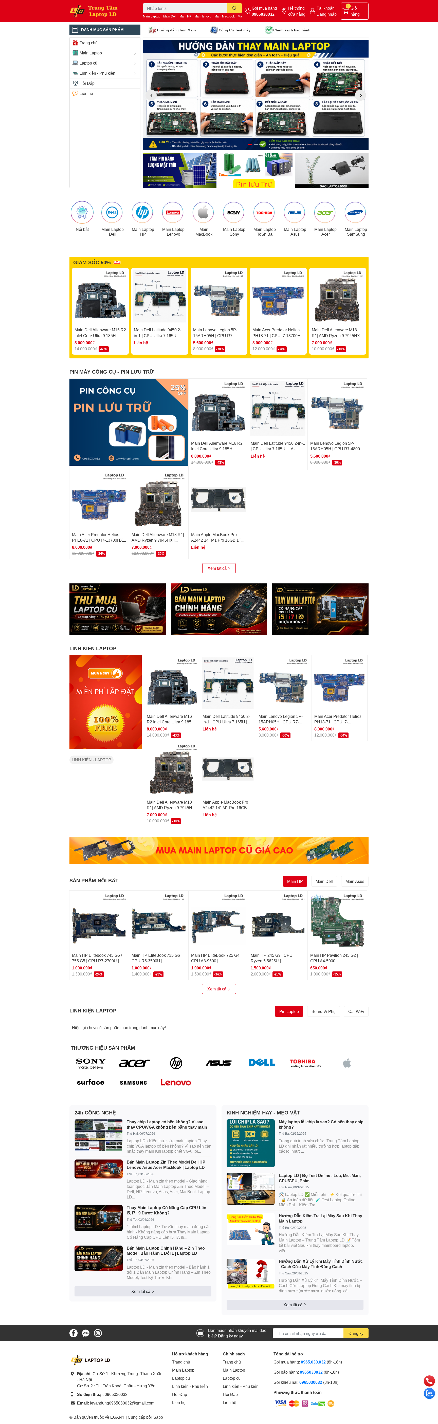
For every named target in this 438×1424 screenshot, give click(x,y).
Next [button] (360, 95)
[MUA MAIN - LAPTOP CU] (219, 850)
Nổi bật (82, 229)
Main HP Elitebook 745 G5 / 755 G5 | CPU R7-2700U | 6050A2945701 (97, 961)
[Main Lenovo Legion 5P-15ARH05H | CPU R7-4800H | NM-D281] (219, 296)
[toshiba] (304, 1063)
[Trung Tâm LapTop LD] (100, 11)
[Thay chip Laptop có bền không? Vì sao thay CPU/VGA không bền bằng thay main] (99, 1135)
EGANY (117, 1417)
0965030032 (263, 14)
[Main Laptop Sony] (234, 212)
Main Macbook (224, 16)
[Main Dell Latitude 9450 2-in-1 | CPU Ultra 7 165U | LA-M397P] (159, 296)
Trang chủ (181, 1361)
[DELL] (262, 1063)
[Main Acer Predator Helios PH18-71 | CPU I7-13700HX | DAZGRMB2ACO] (278, 296)
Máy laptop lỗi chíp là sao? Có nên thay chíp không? (321, 1124)
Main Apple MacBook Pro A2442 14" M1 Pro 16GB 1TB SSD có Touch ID (217, 540)
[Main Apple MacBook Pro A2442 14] (218, 499)
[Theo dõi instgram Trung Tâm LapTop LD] (98, 1332)
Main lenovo (202, 16)
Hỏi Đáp (179, 1394)
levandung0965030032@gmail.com (122, 1402)
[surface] (91, 1082)
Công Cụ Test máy (234, 30)
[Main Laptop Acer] (325, 212)
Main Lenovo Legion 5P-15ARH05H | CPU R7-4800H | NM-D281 (215, 335)
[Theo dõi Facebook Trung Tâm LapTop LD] (73, 1332)
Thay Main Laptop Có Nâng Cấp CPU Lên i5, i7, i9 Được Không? (166, 1210)
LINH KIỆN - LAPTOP (91, 759)
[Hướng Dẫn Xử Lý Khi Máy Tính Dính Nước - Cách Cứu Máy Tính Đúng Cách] (251, 1274)
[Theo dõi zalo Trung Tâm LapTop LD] (86, 1332)
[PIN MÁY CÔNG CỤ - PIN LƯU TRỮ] (129, 422)
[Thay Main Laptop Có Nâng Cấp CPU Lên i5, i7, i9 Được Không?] (99, 1218)
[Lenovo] (176, 1082)
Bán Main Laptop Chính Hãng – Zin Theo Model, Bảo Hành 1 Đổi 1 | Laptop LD (166, 1251)
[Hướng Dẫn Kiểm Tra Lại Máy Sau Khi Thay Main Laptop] (251, 1229)
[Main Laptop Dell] (112, 212)
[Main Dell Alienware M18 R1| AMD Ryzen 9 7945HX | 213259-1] (337, 296)
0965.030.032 (313, 1361)
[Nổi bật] (82, 212)
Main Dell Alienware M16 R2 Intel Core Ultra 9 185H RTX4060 (100, 335)
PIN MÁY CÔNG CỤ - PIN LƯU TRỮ (111, 372)
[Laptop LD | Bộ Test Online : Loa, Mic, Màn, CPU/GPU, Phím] (251, 1189)
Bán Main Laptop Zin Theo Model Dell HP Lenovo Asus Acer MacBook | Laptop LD (166, 1164)
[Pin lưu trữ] (256, 170)
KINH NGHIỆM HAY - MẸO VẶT (263, 1112)
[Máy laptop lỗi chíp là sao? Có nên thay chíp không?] (251, 1143)
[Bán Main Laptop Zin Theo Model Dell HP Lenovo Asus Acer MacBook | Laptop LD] (99, 1168)
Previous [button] (151, 95)
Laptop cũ (181, 1378)
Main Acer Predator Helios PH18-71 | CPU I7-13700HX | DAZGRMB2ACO (277, 335)
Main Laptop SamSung (356, 231)
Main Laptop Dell (112, 231)
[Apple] (347, 1063)
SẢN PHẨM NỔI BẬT (93, 880)
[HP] (176, 1063)
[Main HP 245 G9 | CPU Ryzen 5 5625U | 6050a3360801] (277, 920)
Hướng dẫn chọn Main (176, 30)
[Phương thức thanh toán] (304, 1402)
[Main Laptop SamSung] (355, 212)
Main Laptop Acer (325, 231)
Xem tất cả (218, 568)
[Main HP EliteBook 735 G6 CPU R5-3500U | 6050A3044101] (158, 920)
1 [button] (250, 144)
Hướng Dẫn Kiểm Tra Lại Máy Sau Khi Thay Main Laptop (320, 1218)
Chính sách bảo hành (292, 30)
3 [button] (261, 144)
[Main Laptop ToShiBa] (264, 212)
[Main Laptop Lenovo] (173, 212)
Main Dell (169, 16)
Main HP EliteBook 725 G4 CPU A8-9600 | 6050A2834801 (215, 961)
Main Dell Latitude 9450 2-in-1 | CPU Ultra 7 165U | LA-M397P (157, 335)
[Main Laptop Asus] (295, 212)
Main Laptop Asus (295, 231)
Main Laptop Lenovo (173, 231)
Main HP (185, 16)
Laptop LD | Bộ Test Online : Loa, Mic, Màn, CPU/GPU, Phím (320, 1178)
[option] (256, 95)
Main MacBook (203, 231)
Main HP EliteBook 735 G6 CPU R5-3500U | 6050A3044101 (156, 961)
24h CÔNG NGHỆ (95, 1112)
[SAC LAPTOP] (332, 170)
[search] (234, 8)
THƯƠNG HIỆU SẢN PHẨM (103, 1048)
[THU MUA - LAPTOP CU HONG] (117, 609)
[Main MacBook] (203, 212)
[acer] (134, 1063)
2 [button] (256, 144)
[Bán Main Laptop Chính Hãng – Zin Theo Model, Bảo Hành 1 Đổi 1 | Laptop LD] (99, 1258)
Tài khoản (326, 8)
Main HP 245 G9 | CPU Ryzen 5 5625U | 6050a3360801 (272, 961)
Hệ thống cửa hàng (296, 11)
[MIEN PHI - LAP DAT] (105, 702)
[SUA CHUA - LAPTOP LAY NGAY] (219, 609)
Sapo (158, 1417)
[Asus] (219, 1063)
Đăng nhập (327, 14)
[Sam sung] (134, 1082)
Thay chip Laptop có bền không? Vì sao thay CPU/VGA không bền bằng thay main (167, 1124)
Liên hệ (179, 1402)
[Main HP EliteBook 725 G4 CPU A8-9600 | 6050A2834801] (218, 920)
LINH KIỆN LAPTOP (92, 648)
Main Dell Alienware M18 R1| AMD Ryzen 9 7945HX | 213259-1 (337, 335)
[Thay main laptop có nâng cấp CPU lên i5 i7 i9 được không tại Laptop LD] (320, 609)
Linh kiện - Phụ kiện (190, 1386)
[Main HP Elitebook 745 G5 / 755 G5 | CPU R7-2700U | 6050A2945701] (99, 920)
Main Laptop (151, 16)
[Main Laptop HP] (143, 212)
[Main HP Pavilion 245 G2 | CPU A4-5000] (337, 920)
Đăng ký (356, 1333)
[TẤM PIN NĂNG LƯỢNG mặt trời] (179, 170)
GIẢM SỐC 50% (92, 262)
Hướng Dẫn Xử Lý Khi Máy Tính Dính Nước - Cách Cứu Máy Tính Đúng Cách (321, 1264)
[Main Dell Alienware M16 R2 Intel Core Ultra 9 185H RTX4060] (100, 296)
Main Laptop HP (143, 231)
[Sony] (91, 1063)
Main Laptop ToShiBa (264, 231)
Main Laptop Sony (234, 231)
